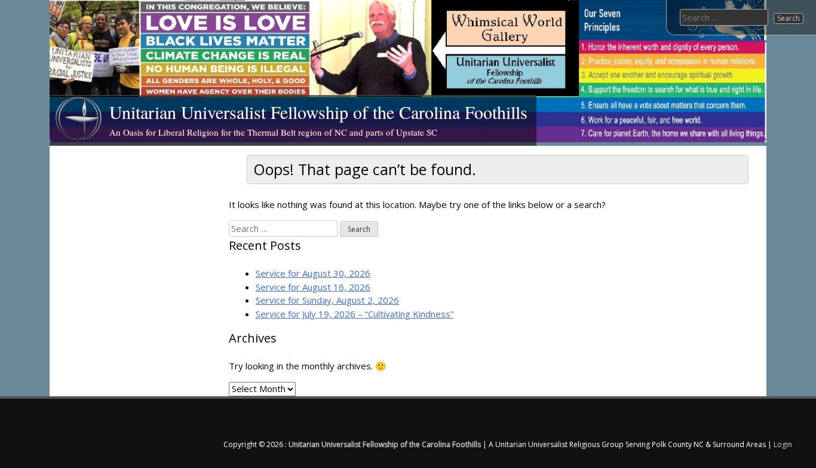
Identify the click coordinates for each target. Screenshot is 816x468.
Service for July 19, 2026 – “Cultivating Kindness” (354, 314)
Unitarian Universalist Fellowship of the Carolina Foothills (318, 112)
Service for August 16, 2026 (313, 287)
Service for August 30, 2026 (313, 273)
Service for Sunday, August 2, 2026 (327, 300)
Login (783, 444)
